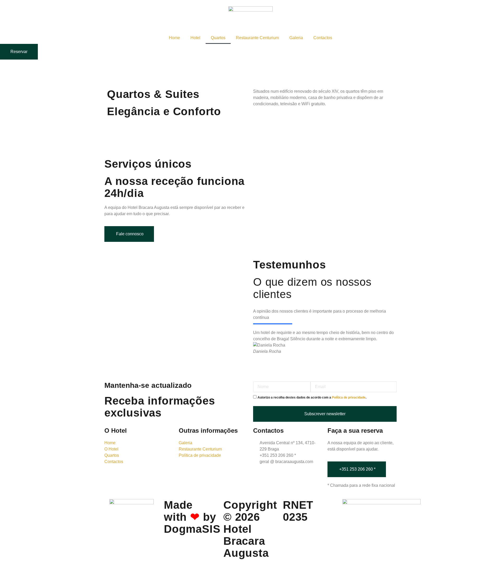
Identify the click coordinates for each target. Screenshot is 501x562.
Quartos (218, 38)
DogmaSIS (192, 529)
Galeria (296, 38)
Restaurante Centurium (257, 38)
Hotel (195, 38)
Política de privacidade (349, 397)
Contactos (322, 38)
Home (174, 38)
